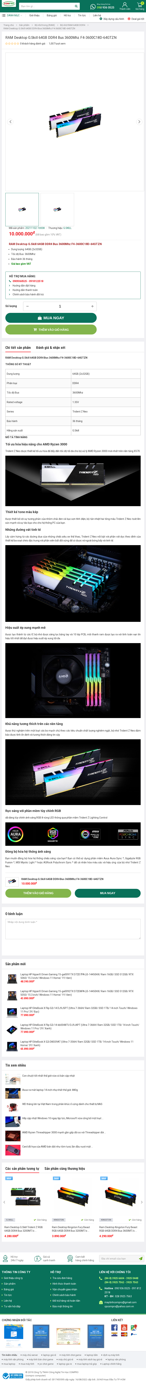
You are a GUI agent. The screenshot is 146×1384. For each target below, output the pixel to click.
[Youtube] (124, 1327)
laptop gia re (65, 1364)
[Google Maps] (134, 1327)
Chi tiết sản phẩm (18, 347)
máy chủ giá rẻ (65, 1359)
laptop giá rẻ (49, 1355)
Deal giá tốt (138, 19)
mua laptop (9, 1364)
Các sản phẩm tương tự (22, 1168)
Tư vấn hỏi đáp (12, 1306)
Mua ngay (53, 318)
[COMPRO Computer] (9, 3)
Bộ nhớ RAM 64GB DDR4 (72, 25)
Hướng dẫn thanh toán (25, 290)
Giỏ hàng (139, 9)
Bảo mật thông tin (63, 1306)
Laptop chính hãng (111, 1364)
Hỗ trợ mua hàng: (22, 276)
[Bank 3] (134, 1334)
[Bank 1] (114, 1334)
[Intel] (14, 1336)
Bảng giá (52, 15)
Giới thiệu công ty (13, 1278)
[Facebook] (114, 1327)
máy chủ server (30, 1355)
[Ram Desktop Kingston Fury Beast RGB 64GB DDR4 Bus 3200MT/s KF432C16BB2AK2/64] (73, 1197)
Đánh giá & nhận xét (50, 347)
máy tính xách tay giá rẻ (90, 1359)
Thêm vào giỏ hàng (54, 329)
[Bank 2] (124, 1334)
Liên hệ (97, 15)
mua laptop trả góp (87, 1364)
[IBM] (41, 1336)
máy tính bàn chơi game (41, 1359)
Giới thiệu (34, 15)
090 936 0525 (105, 7)
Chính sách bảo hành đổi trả (28, 294)
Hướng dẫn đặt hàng (24, 285)
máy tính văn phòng (14, 1359)
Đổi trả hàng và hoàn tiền (66, 1300)
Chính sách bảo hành (64, 1295)
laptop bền (92, 1355)
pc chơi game (46, 1364)
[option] (74, 122)
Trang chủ (9, 25)
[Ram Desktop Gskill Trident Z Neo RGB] (73, 481)
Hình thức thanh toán (64, 1283)
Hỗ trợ (67, 15)
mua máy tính (27, 1364)
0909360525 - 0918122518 (28, 281)
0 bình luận (14, 914)
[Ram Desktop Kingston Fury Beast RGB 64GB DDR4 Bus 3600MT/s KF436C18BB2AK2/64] (120, 1197)
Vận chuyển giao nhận (65, 1289)
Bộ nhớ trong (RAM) (45, 25)
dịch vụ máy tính (111, 1355)
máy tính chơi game (71, 1355)
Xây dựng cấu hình (113, 19)
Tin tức (82, 15)
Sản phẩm (24, 25)
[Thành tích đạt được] (68, 1336)
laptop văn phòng (117, 1359)
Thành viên (124, 9)
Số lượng (11, 306)
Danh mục (13, 15)
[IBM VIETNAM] (96, 1336)
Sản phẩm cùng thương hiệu (65, 1168)
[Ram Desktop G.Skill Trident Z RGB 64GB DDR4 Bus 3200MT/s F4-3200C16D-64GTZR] (26, 1197)
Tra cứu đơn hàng (62, 1278)
